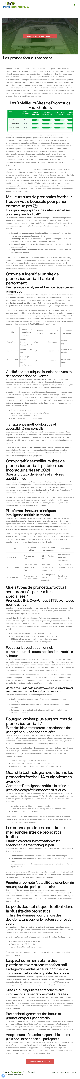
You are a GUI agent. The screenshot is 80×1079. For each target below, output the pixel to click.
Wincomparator (14, 128)
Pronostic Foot (16, 1072)
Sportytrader (13, 120)
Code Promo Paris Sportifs (13, 1075)
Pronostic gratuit (29, 1072)
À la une (6, 1072)
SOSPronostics (14, 124)
